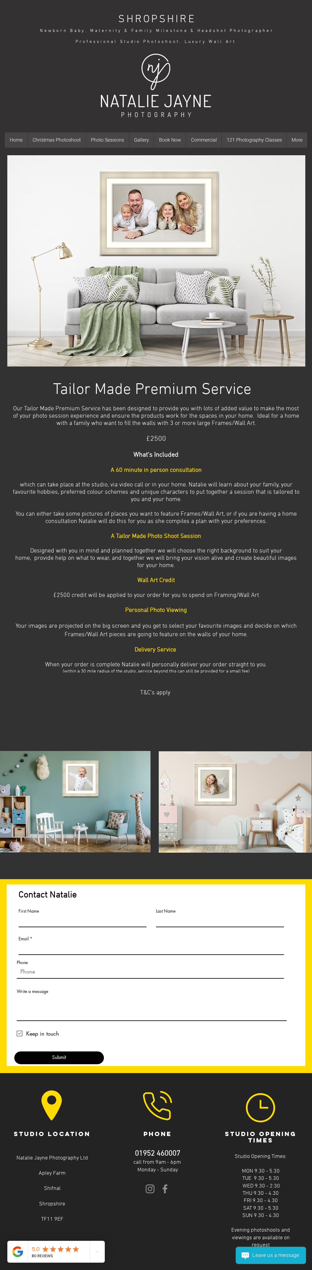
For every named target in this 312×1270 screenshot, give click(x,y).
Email (24, 939)
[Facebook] (165, 1189)
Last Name (166, 911)
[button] (107, 140)
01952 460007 (157, 1153)
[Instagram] (150, 1189)
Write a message (32, 991)
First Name (29, 911)
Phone (22, 962)
